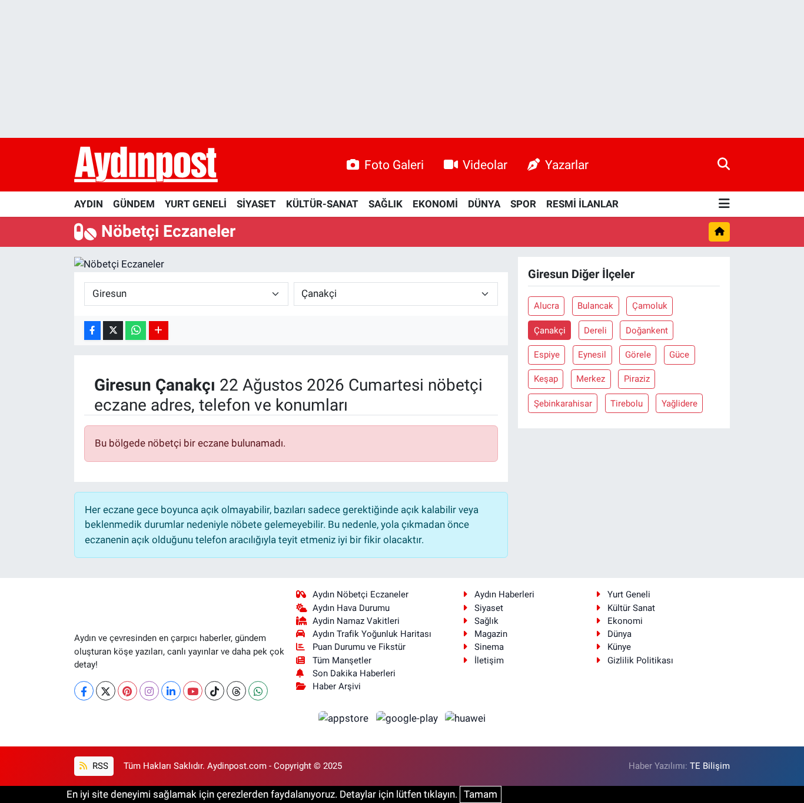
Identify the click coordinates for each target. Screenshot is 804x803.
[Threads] (236, 690)
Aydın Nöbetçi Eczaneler (360, 594)
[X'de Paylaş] (113, 331)
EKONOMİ (435, 204)
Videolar (485, 164)
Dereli (595, 330)
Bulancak (595, 305)
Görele (638, 354)
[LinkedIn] (171, 690)
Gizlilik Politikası (640, 660)
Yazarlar (567, 164)
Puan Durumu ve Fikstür (359, 647)
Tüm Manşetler (342, 660)
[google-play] (408, 717)
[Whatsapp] (258, 690)
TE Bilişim (710, 766)
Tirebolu (626, 403)
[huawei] (466, 717)
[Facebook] (84, 690)
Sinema (489, 647)
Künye (619, 647)
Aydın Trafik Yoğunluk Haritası (372, 634)
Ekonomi (625, 621)
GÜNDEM (134, 204)
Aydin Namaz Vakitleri (356, 621)
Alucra (546, 305)
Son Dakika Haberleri (354, 673)
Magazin (490, 634)
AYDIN (88, 204)
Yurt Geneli (628, 594)
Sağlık (486, 621)
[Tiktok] (214, 690)
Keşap (546, 379)
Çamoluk (649, 305)
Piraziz (637, 379)
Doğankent (647, 330)
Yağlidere (679, 403)
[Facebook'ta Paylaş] (92, 331)
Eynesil (592, 354)
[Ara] (723, 164)
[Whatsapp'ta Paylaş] (135, 331)
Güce (679, 354)
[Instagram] (149, 690)
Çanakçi (550, 330)
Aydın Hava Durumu (351, 608)
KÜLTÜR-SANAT (322, 204)
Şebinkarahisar (563, 403)
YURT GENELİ (196, 204)
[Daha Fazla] (158, 331)
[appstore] (345, 717)
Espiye (547, 354)
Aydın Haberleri (504, 594)
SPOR (523, 204)
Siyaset (488, 608)
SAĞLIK (385, 204)
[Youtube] (192, 690)
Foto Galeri (394, 164)
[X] (105, 690)
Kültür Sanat (631, 608)
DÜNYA (484, 204)
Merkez (590, 379)
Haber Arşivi (337, 686)
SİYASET (256, 204)
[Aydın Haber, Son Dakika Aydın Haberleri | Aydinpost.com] (146, 165)
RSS (99, 766)
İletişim (489, 660)
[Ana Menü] (724, 204)
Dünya (619, 634)
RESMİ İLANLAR (582, 204)
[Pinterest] (127, 690)
